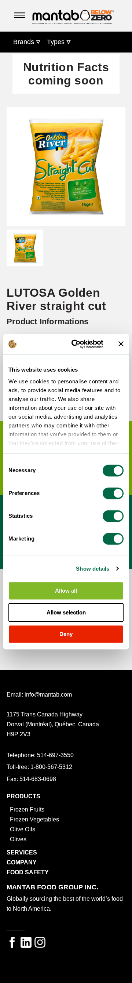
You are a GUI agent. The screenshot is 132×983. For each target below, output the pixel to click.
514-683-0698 (37, 779)
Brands (23, 42)
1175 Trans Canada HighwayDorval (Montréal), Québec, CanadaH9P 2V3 (53, 724)
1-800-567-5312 (51, 766)
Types (56, 42)
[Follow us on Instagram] (39, 942)
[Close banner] (121, 344)
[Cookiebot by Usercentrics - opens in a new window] (76, 344)
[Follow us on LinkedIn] (26, 942)
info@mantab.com (48, 694)
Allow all (66, 591)
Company (22, 862)
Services (22, 852)
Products (23, 796)
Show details (92, 568)
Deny (66, 634)
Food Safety (28, 872)
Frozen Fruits (27, 809)
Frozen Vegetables (34, 819)
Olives (18, 839)
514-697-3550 (55, 755)
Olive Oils (22, 829)
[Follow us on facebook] (12, 942)
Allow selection (66, 612)
